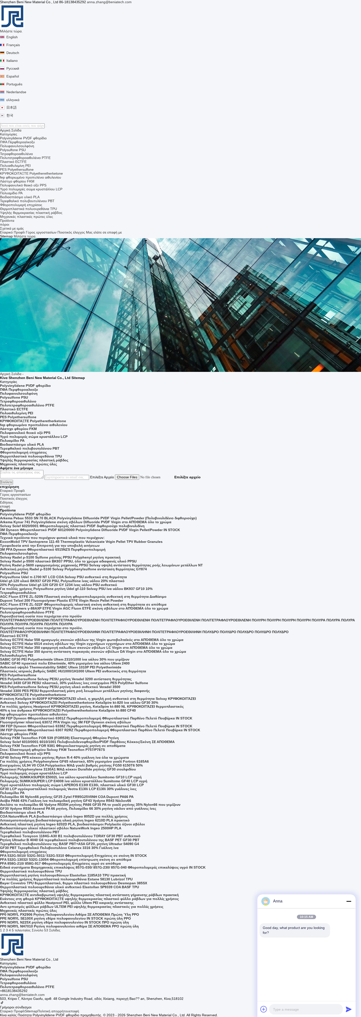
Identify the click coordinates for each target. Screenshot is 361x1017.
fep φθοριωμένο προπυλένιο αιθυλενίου (30, 177)
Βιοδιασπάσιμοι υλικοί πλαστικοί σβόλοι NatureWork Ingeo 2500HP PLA (60, 828)
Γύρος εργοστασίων (41, 232)
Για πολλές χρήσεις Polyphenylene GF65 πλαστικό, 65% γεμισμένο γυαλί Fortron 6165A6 (74, 761)
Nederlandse (16, 92)
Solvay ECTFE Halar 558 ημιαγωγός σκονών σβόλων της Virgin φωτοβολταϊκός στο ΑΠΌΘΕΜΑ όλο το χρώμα (91, 640)
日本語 (11, 107)
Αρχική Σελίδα (10, 130)
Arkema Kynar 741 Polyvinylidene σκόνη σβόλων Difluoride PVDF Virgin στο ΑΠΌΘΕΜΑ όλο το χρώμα (85, 522)
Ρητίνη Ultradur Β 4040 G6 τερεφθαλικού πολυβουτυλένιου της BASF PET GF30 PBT (69, 840)
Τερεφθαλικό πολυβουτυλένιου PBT (27, 201)
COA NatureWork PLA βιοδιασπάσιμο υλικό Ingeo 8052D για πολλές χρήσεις (64, 816)
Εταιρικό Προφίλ (12, 232)
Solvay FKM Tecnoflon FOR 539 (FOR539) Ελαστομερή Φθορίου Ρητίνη (59, 738)
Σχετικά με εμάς (12, 228)
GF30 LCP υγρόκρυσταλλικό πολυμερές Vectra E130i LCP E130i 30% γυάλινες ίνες (68, 789)
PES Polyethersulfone (17, 169)
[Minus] (349, 901)
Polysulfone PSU (13, 150)
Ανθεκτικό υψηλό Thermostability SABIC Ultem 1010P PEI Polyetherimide (60, 667)
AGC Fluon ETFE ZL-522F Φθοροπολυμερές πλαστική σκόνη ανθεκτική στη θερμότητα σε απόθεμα (83, 604)
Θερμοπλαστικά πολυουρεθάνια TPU (28, 209)
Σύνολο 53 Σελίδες (46, 930)
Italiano (12, 61)
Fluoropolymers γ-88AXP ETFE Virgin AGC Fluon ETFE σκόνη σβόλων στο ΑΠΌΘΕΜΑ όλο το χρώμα (84, 608)
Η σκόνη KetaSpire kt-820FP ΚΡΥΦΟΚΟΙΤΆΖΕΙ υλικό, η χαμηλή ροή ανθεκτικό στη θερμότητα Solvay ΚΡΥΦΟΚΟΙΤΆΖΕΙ (98, 699)
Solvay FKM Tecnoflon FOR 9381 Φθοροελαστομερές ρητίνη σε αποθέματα (62, 746)
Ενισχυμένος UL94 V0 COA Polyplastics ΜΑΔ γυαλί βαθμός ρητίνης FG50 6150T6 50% (71, 765)
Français (13, 45)
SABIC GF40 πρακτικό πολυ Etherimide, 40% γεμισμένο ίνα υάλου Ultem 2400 (65, 663)
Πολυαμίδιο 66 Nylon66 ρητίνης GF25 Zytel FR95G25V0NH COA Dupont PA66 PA (67, 797)
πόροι (4, 224)
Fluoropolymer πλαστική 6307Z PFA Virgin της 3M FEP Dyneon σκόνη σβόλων (65, 722)
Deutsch (12, 53)
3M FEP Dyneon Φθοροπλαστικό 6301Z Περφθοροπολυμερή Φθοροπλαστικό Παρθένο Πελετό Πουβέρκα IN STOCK (96, 718)
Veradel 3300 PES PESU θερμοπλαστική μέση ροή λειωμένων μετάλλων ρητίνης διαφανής (75, 691)
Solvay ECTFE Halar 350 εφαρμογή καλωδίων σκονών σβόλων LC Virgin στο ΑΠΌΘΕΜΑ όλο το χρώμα (86, 648)
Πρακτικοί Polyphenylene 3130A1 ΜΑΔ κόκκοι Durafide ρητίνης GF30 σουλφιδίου (68, 769)
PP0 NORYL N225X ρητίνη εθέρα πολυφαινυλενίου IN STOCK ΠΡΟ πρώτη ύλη (64, 922)
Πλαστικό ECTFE (13, 162)
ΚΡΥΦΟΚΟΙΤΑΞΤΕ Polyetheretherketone (31, 173)
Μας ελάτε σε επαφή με (104, 232)
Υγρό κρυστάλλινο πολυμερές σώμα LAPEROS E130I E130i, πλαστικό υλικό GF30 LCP (72, 785)
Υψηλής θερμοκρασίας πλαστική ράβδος (31, 213)
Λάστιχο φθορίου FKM (17, 181)
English (12, 37)
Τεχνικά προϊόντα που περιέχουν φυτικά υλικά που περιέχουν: (52, 538)
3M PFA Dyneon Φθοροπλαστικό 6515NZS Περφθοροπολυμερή (53, 549)
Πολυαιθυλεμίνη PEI (15, 166)
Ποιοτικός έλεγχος (71, 232)
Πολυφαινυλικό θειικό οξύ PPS (23, 185)
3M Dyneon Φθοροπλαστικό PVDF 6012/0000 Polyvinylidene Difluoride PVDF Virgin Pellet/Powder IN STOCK (90, 530)
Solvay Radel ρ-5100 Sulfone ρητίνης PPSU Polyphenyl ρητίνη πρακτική (60, 557)
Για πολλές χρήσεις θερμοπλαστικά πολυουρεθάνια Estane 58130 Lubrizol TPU (66, 879)
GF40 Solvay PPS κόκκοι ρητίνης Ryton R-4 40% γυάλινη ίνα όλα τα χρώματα (64, 757)
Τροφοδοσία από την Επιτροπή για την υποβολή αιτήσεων (50, 546)
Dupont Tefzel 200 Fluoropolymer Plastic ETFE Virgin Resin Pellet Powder (61, 600)
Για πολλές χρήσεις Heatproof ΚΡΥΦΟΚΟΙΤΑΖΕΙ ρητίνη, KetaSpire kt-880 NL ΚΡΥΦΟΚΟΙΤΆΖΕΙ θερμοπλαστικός (92, 706)
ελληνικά (12, 100)
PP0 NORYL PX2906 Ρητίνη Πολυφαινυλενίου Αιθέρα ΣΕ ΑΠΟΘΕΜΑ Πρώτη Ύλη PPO (69, 914)
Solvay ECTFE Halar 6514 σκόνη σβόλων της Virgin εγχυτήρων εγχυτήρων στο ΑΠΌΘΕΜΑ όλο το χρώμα (87, 644)
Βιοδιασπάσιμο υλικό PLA (20, 197)
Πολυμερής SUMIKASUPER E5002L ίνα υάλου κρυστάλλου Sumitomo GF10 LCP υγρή (71, 777)
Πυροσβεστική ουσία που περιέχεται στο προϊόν (41, 616)
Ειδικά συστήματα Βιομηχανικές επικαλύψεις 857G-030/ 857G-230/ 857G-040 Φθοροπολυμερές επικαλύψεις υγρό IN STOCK (103, 867)
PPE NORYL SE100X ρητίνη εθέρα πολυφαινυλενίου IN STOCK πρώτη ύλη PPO (65, 918)
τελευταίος (23, 930)
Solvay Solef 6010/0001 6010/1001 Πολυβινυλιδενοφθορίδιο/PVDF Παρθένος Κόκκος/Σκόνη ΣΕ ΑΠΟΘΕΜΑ (87, 742)
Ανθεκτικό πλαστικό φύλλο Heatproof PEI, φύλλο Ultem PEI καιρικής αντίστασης (67, 903)
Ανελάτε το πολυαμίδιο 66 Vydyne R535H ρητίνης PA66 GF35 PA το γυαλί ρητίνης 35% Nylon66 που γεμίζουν (90, 805)
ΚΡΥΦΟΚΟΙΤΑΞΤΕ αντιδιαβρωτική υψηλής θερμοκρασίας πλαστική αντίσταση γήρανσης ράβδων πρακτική (89, 895)
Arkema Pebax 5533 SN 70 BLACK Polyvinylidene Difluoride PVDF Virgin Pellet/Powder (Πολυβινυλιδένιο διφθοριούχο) (98, 518)
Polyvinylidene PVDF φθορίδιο (23, 138)
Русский (12, 68)
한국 (9, 115)
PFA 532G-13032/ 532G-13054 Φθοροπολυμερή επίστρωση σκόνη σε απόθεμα (65, 859)
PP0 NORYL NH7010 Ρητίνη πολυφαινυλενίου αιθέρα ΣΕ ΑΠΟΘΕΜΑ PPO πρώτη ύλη (69, 926)
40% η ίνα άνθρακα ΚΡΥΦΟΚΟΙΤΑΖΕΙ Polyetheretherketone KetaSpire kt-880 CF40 (68, 710)
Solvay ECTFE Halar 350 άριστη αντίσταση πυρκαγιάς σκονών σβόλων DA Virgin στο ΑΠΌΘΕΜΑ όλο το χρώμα (93, 651)
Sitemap (31, 1011)
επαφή (74, 1011)
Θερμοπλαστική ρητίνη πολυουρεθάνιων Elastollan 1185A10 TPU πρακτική (63, 875)
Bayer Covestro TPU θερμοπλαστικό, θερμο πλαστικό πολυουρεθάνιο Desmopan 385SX (73, 883)
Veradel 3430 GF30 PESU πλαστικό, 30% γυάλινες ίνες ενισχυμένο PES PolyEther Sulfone (74, 683)
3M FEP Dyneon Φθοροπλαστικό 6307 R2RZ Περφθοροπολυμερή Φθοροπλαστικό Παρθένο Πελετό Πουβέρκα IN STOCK (100, 730)
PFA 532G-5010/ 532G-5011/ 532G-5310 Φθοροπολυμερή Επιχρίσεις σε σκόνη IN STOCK (73, 856)
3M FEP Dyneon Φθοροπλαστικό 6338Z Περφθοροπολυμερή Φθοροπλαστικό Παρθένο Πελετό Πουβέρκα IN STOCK (96, 726)
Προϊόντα (7, 220)
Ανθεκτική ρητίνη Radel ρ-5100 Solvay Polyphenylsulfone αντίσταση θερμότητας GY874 (73, 569)
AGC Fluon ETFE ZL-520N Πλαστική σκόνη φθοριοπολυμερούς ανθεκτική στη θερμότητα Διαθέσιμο (83, 597)
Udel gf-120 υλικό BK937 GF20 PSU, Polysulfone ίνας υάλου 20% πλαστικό (62, 581)
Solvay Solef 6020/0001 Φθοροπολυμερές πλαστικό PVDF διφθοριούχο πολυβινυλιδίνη (72, 526)
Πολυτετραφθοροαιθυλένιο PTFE (25, 158)
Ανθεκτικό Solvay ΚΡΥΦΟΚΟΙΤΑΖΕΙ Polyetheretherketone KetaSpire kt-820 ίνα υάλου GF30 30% (79, 702)
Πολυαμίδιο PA (11, 193)
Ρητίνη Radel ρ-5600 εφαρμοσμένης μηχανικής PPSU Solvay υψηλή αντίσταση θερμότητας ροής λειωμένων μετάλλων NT (101, 565)
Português (14, 84)
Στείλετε (6, 482)
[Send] (349, 1009)
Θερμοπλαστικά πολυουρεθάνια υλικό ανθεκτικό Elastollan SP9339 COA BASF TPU (69, 887)
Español (12, 76)
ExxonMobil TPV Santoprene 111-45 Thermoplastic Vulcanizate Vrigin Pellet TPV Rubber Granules (81, 542)
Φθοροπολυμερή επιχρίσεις (21, 205)
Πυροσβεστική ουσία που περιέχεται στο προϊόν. (41, 628)
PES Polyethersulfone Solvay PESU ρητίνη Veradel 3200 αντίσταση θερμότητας (66, 679)
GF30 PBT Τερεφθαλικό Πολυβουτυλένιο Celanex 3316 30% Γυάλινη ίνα (59, 848)
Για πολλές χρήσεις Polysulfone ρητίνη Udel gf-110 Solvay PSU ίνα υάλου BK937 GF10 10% (76, 589)
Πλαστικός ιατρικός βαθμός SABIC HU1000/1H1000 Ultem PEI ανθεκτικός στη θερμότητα (73, 671)
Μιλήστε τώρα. (11, 31)
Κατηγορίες (8, 134)
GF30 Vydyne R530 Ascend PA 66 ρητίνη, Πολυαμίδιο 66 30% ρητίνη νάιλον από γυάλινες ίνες (78, 808)
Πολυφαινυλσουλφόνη (17, 146)
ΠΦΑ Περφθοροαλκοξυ (17, 142)
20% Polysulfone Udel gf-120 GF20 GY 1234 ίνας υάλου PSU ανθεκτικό (58, 585)
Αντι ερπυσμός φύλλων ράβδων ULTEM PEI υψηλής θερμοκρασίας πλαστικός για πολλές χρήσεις (81, 907)
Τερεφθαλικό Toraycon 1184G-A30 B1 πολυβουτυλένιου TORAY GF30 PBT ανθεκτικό (70, 836)
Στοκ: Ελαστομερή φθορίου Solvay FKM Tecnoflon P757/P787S (52, 750)
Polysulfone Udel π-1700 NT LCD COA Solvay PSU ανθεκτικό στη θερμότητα (63, 577)
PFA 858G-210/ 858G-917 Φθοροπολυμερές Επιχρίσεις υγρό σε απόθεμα (60, 863)
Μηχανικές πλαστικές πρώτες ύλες (26, 217)
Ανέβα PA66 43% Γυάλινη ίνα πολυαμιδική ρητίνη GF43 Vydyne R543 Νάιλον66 (65, 801)
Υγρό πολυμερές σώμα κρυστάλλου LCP (31, 189)
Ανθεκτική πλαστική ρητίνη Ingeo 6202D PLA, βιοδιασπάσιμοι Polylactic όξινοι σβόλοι (72, 824)
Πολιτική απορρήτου (53, 1011)
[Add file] (263, 1009)
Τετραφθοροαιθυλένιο (16, 154)
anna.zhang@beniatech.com (109, 2)
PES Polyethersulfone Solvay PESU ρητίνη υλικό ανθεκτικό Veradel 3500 (60, 687)
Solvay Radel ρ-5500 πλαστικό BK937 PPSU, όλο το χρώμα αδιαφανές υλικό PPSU (68, 561)
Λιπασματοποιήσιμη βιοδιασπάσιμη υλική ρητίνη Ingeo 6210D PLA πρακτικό (65, 820)
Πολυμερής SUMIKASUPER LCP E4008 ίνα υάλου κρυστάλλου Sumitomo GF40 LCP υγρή (73, 781)
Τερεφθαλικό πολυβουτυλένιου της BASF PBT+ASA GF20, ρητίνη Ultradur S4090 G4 (69, 844)
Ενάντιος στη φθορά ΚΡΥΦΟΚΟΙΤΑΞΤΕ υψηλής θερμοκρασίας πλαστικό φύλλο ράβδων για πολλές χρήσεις (89, 899)
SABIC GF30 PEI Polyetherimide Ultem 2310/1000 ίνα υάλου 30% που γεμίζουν (64, 659)
